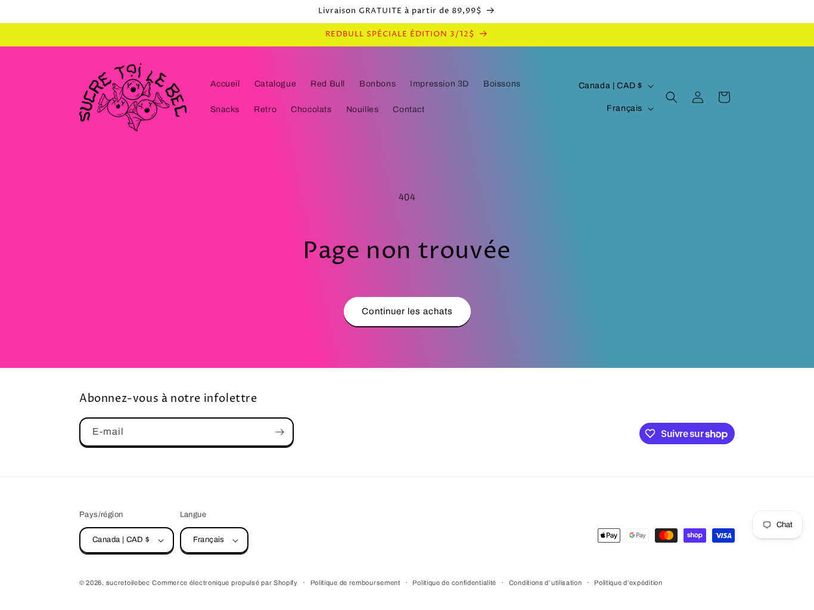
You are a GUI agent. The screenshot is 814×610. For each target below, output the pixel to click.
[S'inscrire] (279, 432)
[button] (671, 97)
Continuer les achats (407, 311)
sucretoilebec (128, 582)
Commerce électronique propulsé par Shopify (224, 582)
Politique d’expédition (628, 582)
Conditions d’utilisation (545, 582)
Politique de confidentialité (454, 582)
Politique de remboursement (355, 582)
